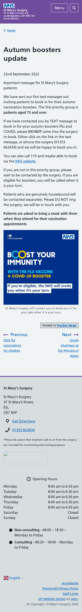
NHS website (25, 161)
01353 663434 (23, 430)
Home (11, 30)
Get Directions (23, 421)
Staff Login (71, 594)
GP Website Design (52, 599)
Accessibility (70, 583)
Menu (59, 8)
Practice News (67, 325)
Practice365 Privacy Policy (60, 588)
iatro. (75, 599)
